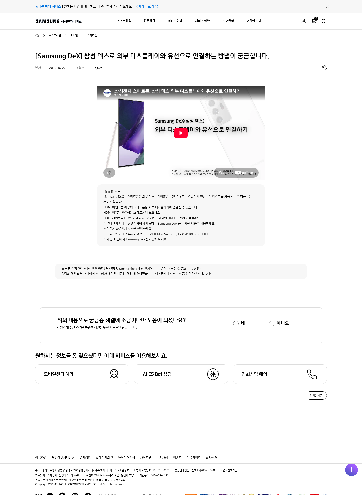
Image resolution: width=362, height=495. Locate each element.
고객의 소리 (253, 21)
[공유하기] (324, 67)
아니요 (283, 323)
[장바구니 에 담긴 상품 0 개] (313, 20)
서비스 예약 (202, 21)
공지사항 (162, 458)
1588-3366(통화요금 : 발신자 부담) (114, 475)
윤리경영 (85, 458)
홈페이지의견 (104, 458)
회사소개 (211, 458)
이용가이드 (193, 458)
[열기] (351, 470)
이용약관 (41, 458)
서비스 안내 (175, 21)
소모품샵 (228, 21)
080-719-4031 (159, 475)
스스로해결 (124, 21)
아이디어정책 (126, 458)
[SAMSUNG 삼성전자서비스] (58, 21)
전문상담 (149, 21)
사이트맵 (145, 458)
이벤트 (177, 458)
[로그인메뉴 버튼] (303, 21)
